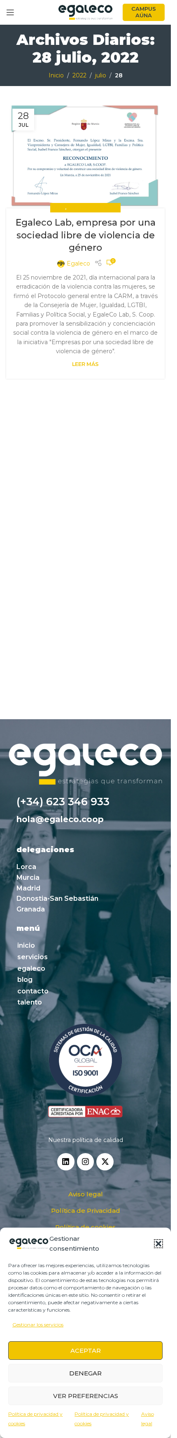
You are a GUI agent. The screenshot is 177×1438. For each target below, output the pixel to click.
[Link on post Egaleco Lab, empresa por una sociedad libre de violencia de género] (85, 155)
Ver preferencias (85, 1396)
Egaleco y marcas (92, 207)
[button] (158, 1244)
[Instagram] (85, 1161)
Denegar (85, 1373)
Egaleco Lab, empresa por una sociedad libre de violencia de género (86, 235)
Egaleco (78, 263)
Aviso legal (85, 1194)
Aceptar (85, 1350)
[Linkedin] (66, 1161)
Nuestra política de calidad (85, 1140)
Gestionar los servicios (37, 1324)
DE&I (59, 207)
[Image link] (85, 1071)
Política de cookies (85, 1227)
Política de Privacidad (85, 1210)
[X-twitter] (105, 1161)
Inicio (56, 75)
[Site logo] (85, 12)
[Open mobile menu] (10, 12)
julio (100, 75)
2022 (79, 75)
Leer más (85, 364)
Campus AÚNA (143, 12)
